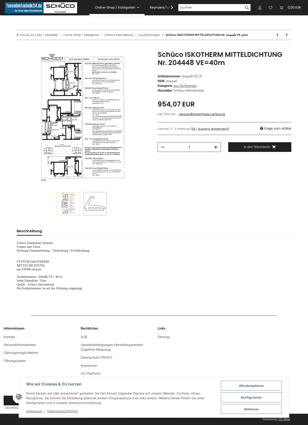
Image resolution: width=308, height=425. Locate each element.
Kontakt (9, 337)
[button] (169, 7)
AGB (84, 337)
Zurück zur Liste (31, 35)
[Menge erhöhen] (216, 147)
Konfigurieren (251, 397)
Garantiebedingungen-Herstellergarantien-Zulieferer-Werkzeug (112, 347)
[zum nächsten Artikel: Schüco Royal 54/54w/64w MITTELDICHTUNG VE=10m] (286, 35)
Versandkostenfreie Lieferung (202, 114)
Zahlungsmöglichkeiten (21, 353)
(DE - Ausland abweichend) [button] (210, 129)
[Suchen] (247, 8)
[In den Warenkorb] (20, 48)
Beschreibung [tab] (29, 231)
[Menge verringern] (163, 147)
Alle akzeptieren (251, 386)
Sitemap (164, 337)
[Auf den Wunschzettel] (141, 59)
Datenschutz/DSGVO (62, 411)
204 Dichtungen (185, 86)
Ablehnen (251, 409)
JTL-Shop (284, 419)
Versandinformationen (20, 345)
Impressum (34, 411)
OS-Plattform (91, 373)
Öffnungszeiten (15, 361)
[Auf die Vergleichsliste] (129, 59)
